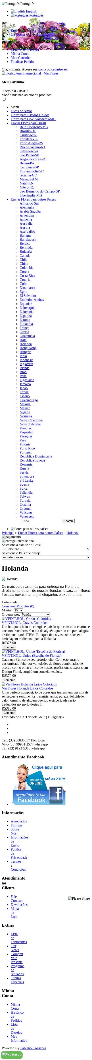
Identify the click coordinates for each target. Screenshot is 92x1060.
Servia (24, 472)
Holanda (26, 344)
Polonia (25, 444)
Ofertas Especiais (17, 980)
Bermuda (26, 247)
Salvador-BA (29, 151)
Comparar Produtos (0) (18, 606)
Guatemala (27, 336)
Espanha (26, 316)
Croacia (25, 280)
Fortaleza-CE (29, 139)
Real (14, 30)
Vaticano (26, 512)
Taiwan (25, 496)
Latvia (24, 392)
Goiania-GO (28, 175)
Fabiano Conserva (33, 1048)
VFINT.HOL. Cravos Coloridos (24, 623)
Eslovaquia (27, 308)
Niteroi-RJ (27, 187)
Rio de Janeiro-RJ (32, 147)
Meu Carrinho (21, 58)
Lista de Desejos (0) (25, 50)
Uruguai (25, 508)
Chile (23, 259)
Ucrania (25, 504)
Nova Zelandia (30, 424)
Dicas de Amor (21, 111)
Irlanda (24, 368)
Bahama (25, 235)
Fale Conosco (17, 899)
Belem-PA (27, 163)
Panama (25, 428)
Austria (25, 227)
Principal (8, 533)
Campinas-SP (29, 167)
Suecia (24, 484)
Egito (23, 292)
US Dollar (18, 34)
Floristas (17, 825)
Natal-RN (26, 183)
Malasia (25, 404)
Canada (25, 255)
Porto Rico (27, 448)
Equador (26, 304)
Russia (24, 468)
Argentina (27, 215)
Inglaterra (26, 364)
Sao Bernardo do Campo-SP (40, 191)
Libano (25, 396)
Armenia (26, 219)
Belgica (25, 243)
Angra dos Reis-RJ (33, 159)
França (24, 328)
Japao (24, 388)
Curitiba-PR (28, 135)
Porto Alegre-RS (31, 143)
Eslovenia (26, 312)
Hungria (25, 352)
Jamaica (25, 384)
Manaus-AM (29, 179)
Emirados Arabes (32, 300)
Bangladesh (28, 239)
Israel (23, 372)
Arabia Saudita (30, 211)
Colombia (26, 267)
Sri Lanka (26, 480)
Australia (26, 223)
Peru (23, 440)
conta (42, 69)
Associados (19, 821)
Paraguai (26, 436)
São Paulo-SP (29, 155)
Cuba (23, 284)
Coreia (24, 271)
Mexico (25, 408)
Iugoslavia (27, 380)
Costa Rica (27, 275)
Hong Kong (28, 348)
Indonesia (26, 360)
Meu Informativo (19, 1038)
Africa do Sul (29, 203)
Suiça (23, 488)
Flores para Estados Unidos (30, 115)
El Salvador (28, 296)
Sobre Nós (15, 831)
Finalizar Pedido (22, 62)
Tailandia (26, 492)
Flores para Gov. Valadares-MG (33, 119)
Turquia (25, 500)
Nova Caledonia (31, 420)
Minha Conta (20, 54)
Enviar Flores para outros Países (33, 199)
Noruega (26, 416)
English (31, 11)
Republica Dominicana (36, 456)
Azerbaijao (27, 231)
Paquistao (26, 432)
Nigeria (25, 412)
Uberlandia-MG (31, 195)
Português (35, 15)
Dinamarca (27, 288)
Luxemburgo (29, 400)
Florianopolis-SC (32, 171)
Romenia (26, 464)
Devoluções (19, 905)
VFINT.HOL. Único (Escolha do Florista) (31, 655)
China (24, 263)
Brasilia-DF (28, 131)
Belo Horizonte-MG (34, 127)
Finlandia (26, 324)
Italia (23, 376)
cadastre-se (59, 69)
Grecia (24, 332)
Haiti (23, 340)
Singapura (27, 476)
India (23, 356)
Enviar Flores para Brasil (28, 123)
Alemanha (27, 207)
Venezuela (27, 516)
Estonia (25, 320)
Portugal (25, 452)
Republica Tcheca (32, 460)
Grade (13, 602)
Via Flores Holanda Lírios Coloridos (27, 688)
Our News (15, 948)
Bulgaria (26, 251)
